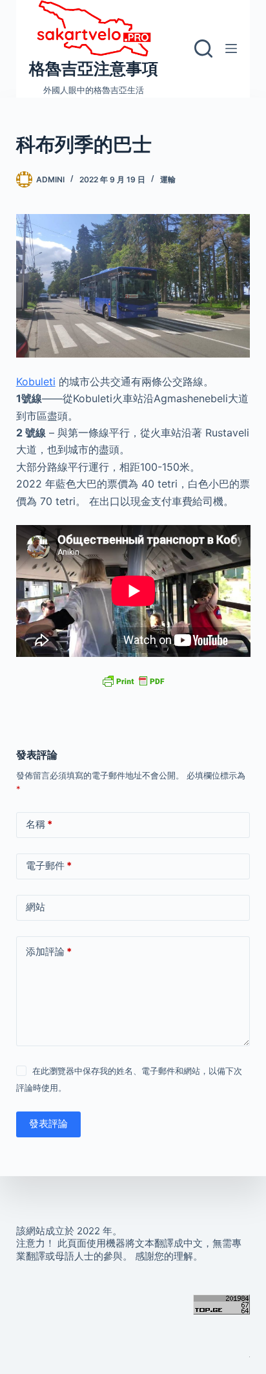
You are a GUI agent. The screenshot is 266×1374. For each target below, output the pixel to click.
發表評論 (48, 1123)
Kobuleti (36, 381)
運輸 (168, 179)
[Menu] (231, 48)
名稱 (39, 824)
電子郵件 (49, 865)
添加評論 (49, 951)
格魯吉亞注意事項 (93, 68)
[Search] (203, 48)
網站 (35, 907)
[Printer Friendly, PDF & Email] (133, 680)
